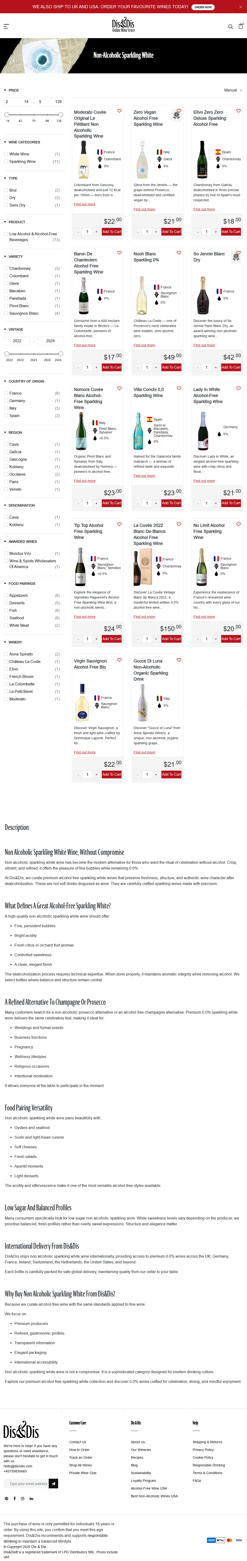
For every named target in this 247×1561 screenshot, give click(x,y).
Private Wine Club (82, 1473)
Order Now (203, 7)
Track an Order (80, 1457)
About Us (138, 1442)
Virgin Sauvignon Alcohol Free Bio (90, 663)
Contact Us (77, 1442)
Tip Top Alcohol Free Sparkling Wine (88, 531)
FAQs (197, 1481)
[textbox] (19, 102)
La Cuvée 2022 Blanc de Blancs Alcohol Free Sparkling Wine (149, 534)
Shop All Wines (80, 1465)
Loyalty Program (143, 1481)
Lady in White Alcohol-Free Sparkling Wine (208, 395)
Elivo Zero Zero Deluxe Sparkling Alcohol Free (209, 118)
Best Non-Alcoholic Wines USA (154, 1496)
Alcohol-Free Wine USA (149, 1488)
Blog (134, 1465)
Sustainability (141, 1473)
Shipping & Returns (207, 1442)
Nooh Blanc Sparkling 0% (146, 256)
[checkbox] (34, 154)
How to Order (79, 1450)
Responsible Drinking (209, 1465)
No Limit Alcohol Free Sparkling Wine (209, 531)
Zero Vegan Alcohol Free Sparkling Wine (148, 118)
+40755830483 (15, 1471)
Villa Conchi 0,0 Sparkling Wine (149, 392)
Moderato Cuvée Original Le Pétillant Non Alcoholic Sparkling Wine (90, 124)
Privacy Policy (203, 1450)
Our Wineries (141, 1450)
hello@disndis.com (18, 1466)
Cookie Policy (203, 1457)
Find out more (85, 204)
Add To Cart (112, 232)
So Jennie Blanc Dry (209, 256)
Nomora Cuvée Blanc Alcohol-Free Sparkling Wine (88, 398)
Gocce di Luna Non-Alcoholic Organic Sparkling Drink (151, 670)
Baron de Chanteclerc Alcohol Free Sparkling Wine (88, 262)
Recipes (137, 1457)
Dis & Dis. (39, 1547)
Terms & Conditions (207, 1473)
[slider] (6, 114)
